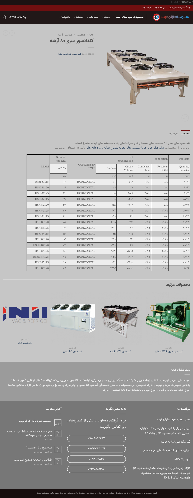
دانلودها (65, 17)
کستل (39, 380)
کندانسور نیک (25, 343)
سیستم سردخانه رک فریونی (35, 421)
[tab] (185, 134)
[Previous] (190, 326)
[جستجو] (4, 17)
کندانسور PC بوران (72, 352)
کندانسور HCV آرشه (120, 352)
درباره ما (147, 8)
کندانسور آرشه (65, 35)
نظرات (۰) (173, 134)
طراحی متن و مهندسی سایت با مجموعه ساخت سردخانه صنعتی (75, 493)
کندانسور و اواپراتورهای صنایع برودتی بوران (64, 385)
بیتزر (94, 380)
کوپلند (48, 380)
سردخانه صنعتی (121, 389)
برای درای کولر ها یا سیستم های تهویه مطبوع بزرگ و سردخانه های (125, 147)
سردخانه (93, 17)
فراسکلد (85, 380)
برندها (107, 17)
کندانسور (80, 35)
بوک (56, 380)
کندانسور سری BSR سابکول (168, 352)
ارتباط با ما (160, 8)
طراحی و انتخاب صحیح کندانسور (33, 460)
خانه (91, 35)
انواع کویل (150, 389)
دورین (64, 380)
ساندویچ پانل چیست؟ (39, 448)
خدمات (79, 17)
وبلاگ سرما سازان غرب (179, 8)
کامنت (48, 439)
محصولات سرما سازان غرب (129, 17)
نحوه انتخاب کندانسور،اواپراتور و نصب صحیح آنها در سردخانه (29, 433)
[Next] (3, 326)
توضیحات (185, 134)
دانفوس (74, 380)
